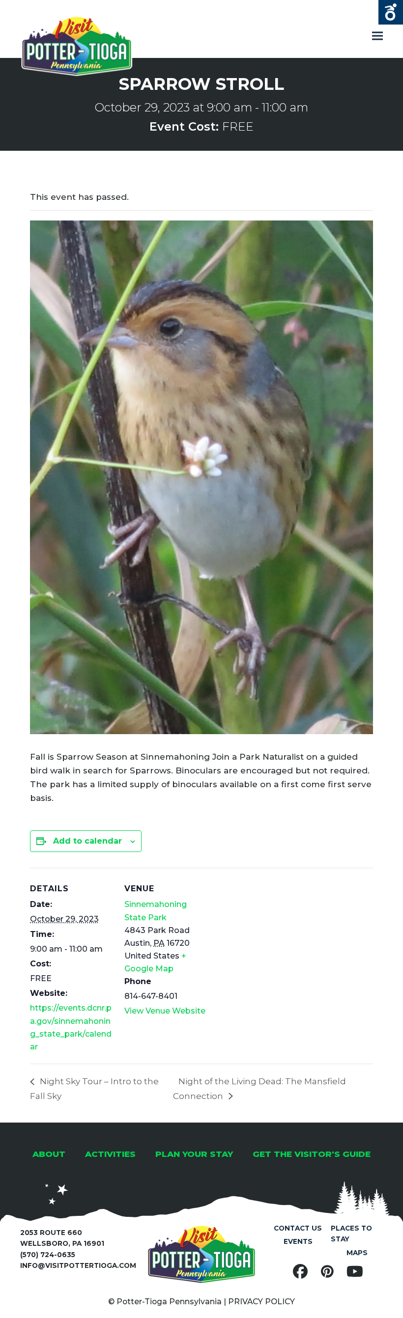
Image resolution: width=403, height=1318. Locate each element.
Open (390, 12)
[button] (377, 36)
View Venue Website (164, 1011)
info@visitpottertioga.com (78, 1265)
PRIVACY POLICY (261, 1301)
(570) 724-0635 (47, 1255)
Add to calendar (87, 841)
